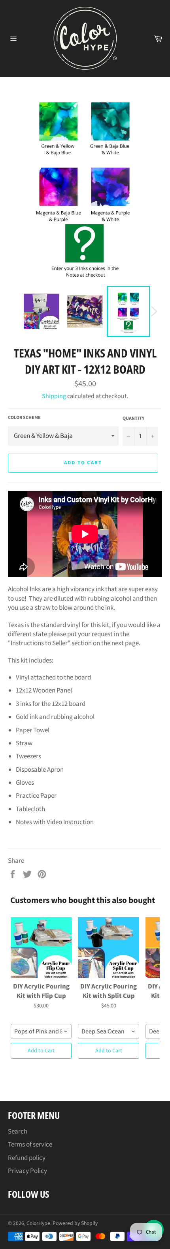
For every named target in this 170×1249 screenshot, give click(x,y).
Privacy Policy (27, 1171)
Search (17, 1131)
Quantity (133, 418)
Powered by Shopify (75, 1223)
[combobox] (41, 1031)
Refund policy (26, 1158)
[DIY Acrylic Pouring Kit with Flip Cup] (41, 947)
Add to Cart (41, 1051)
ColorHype (38, 1223)
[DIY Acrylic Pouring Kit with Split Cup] (108, 947)
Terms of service (30, 1144)
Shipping (54, 396)
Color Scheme (24, 418)
